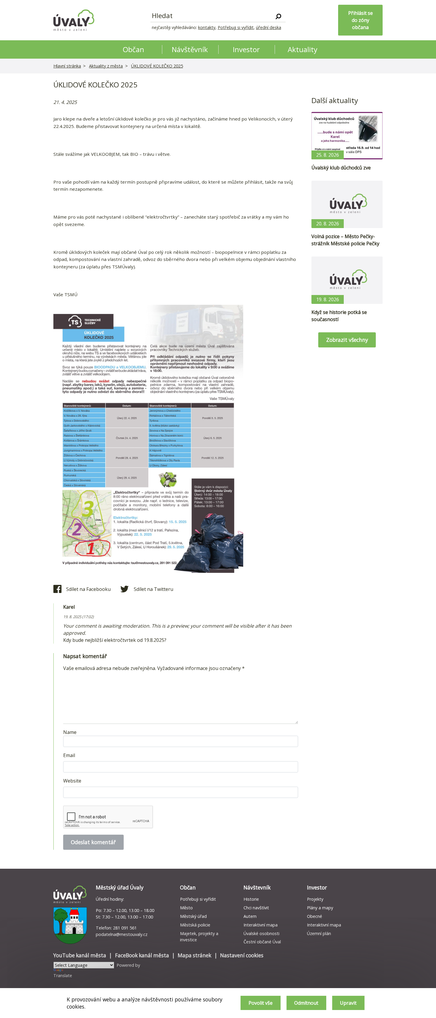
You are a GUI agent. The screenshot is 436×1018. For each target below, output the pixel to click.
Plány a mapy (320, 907)
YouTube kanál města (79, 955)
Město (186, 907)
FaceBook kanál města (142, 955)
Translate (62, 975)
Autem (250, 916)
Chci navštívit (256, 907)
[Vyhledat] (278, 16)
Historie (251, 899)
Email (69, 755)
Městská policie (195, 925)
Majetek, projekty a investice (199, 937)
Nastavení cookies (241, 955)
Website (72, 780)
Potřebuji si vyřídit (236, 27)
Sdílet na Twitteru (153, 589)
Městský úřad (193, 916)
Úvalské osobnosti (261, 933)
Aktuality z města (106, 66)
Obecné (314, 916)
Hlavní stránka (67, 66)
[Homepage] (73, 20)
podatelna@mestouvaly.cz (121, 934)
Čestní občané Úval (262, 942)
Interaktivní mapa (261, 925)
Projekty (315, 899)
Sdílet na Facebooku (88, 589)
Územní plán (319, 933)
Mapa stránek (194, 955)
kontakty (206, 27)
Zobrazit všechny (347, 339)
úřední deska (268, 27)
